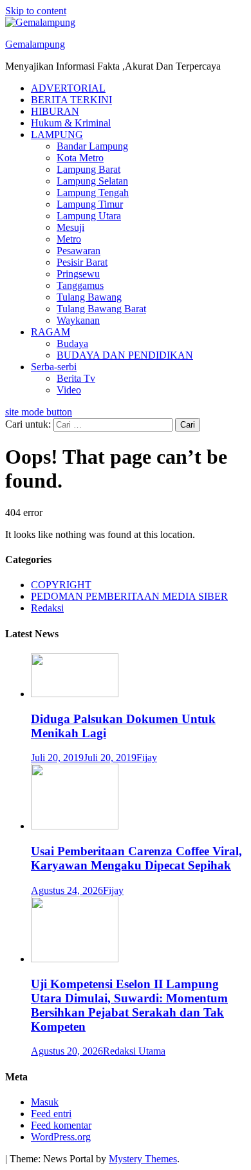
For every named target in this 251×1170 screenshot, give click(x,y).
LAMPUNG (57, 134)
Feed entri (51, 1113)
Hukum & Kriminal (71, 122)
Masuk (45, 1101)
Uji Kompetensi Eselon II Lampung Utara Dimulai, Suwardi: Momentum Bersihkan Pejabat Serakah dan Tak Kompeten (129, 1005)
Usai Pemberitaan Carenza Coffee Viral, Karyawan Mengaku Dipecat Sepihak (136, 858)
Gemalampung (35, 44)
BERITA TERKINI (71, 99)
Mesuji (70, 227)
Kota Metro (80, 157)
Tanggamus (80, 285)
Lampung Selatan (92, 180)
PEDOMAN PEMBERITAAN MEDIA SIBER (129, 596)
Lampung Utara (89, 215)
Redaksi (47, 607)
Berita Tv (76, 378)
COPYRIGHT (61, 584)
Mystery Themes (143, 1158)
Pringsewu (78, 273)
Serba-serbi (54, 366)
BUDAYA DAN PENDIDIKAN (125, 355)
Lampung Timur (90, 204)
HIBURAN (55, 111)
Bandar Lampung (92, 146)
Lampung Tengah (93, 192)
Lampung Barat (88, 169)
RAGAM (50, 331)
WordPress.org (61, 1136)
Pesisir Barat (82, 262)
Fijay (146, 757)
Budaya (72, 343)
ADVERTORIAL (68, 88)
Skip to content (35, 10)
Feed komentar (61, 1125)
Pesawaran (78, 250)
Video (69, 389)
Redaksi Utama (134, 1051)
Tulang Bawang (89, 297)
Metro (69, 238)
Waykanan (78, 320)
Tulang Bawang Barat (101, 308)
